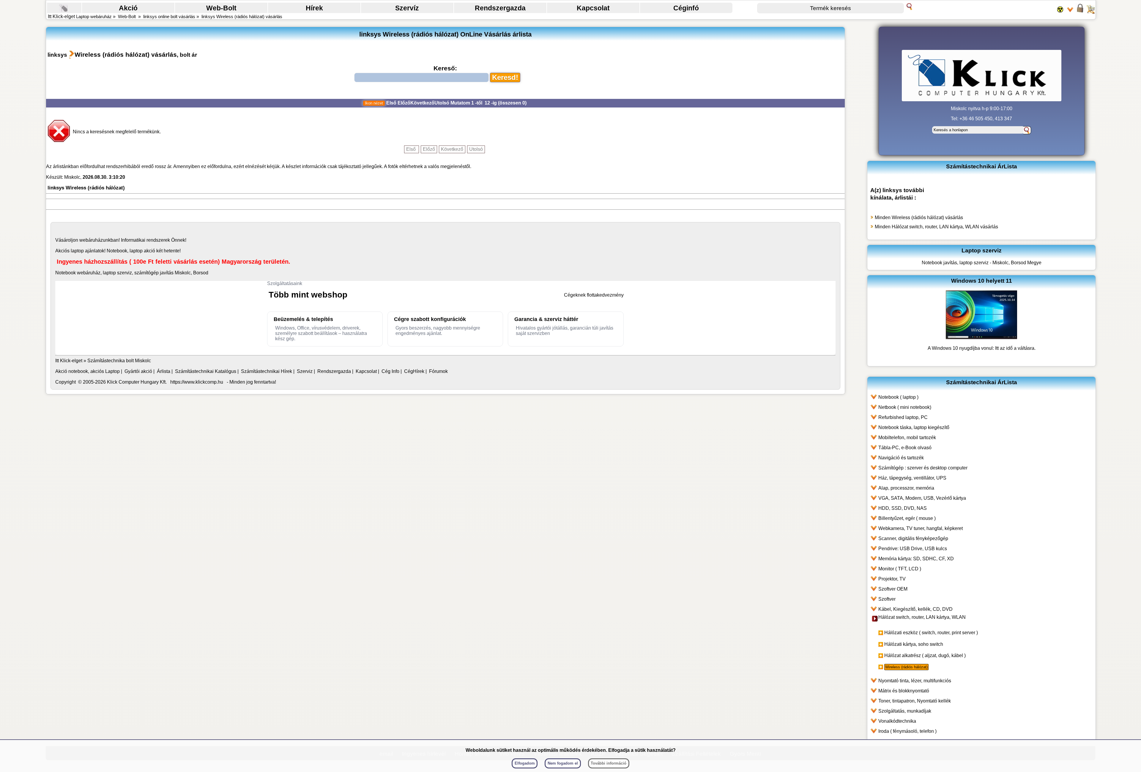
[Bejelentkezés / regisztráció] (1080, 12)
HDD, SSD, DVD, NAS (902, 508)
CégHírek (414, 371)
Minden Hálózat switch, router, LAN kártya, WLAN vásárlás (936, 226)
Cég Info (390, 371)
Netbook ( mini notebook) (904, 407)
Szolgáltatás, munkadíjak (904, 711)
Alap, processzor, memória (906, 488)
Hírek (314, 8)
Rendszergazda (500, 8)
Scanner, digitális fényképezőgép (913, 538)
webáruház (91, 240)
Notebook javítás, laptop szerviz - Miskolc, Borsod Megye (981, 262)
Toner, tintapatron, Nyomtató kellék (914, 700)
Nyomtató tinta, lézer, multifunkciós (914, 680)
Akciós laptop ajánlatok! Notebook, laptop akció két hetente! (118, 250)
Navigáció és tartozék (901, 457)
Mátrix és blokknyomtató (903, 690)
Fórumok (438, 371)
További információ (608, 763)
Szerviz (305, 371)
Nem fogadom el (563, 763)
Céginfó (686, 8)
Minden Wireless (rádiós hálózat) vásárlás (919, 217)
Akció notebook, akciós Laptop (87, 371)
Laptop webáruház (94, 16)
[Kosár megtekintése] (1090, 12)
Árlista (163, 371)
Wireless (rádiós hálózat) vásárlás (126, 54)
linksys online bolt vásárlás (169, 16)
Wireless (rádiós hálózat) (906, 667)
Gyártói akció (138, 371)
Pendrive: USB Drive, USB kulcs (912, 548)
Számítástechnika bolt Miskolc (119, 360)
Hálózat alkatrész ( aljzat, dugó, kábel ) (925, 655)
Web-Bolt (221, 8)
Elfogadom (525, 763)
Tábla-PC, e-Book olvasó (905, 447)
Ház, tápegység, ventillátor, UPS (912, 477)
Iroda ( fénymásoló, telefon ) (907, 731)
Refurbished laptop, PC (903, 417)
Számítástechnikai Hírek (266, 371)
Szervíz (407, 8)
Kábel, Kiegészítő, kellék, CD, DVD (915, 609)
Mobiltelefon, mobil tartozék (907, 437)
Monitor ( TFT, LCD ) (899, 568)
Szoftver (887, 599)
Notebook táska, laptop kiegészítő (913, 427)
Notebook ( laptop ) (898, 397)
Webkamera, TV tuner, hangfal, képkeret (920, 528)
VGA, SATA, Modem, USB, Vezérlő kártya (922, 498)
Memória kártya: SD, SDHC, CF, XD (916, 558)
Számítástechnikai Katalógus (205, 371)
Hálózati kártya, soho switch (913, 644)
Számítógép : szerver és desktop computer (922, 467)
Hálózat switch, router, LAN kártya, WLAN (922, 617)
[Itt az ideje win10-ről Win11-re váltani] (981, 337)
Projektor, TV (892, 578)
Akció (128, 8)
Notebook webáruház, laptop (85, 272)
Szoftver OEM (892, 588)
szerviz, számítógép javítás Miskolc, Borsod (162, 272)
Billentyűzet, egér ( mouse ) (907, 518)
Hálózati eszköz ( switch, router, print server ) (931, 632)
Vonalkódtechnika (897, 721)
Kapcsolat (593, 8)
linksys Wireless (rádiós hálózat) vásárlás (241, 16)
